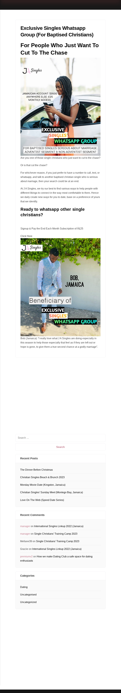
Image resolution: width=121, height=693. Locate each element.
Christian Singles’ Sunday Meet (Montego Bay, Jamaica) (51, 492)
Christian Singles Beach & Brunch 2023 (42, 477)
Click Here (26, 236)
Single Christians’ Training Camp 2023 (55, 533)
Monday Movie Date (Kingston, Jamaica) (42, 484)
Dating (24, 587)
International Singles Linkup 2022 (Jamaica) (58, 526)
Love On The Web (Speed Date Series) (42, 500)
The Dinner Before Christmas (36, 469)
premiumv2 (26, 556)
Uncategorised (28, 594)
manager (25, 526)
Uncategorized (28, 602)
